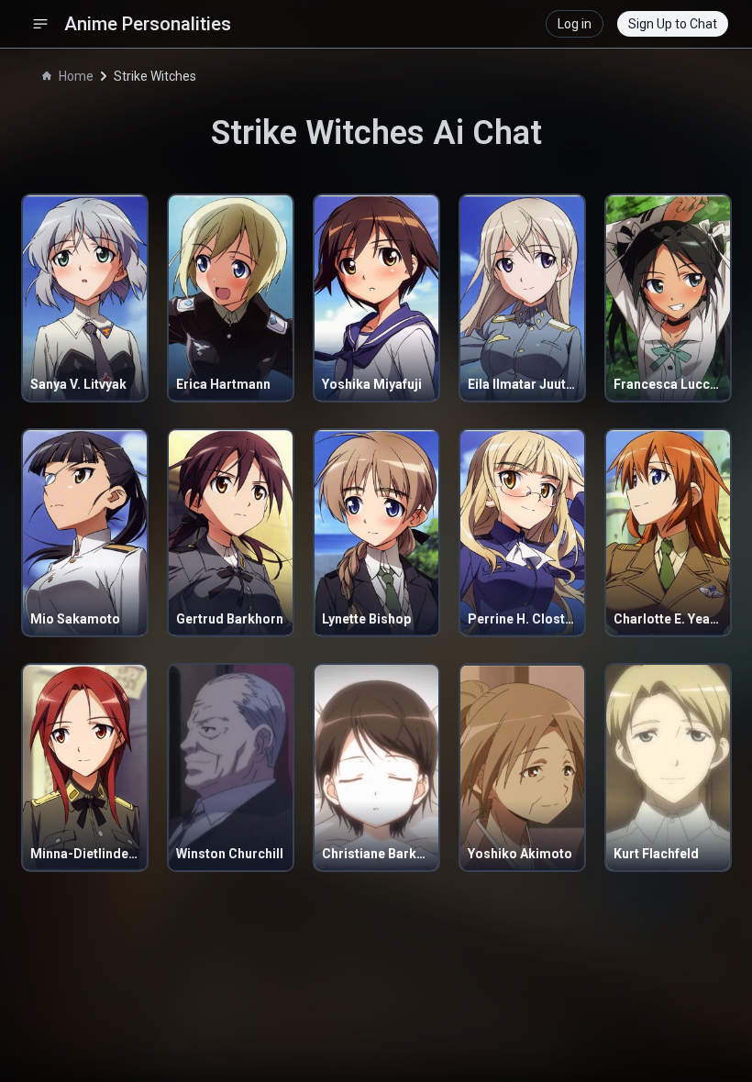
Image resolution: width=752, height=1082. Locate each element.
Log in (575, 24)
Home (76, 76)
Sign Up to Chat (672, 24)
